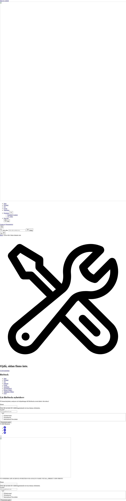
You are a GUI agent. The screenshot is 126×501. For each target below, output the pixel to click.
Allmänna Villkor (9, 392)
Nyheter (6, 380)
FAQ (5, 393)
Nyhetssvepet (8, 415)
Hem (1, 235)
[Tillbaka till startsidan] (63, 101)
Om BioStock (8, 388)
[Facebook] (5, 428)
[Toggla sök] (2, 226)
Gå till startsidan (4, 370)
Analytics (6, 387)
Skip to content (4, 1)
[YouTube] (5, 433)
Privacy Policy (8, 390)
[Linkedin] (5, 430)
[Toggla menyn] (3, 232)
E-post (2, 409)
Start (5, 378)
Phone (2, 404)
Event (5, 385)
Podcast (6, 383)
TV (5, 382)
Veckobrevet (7, 417)
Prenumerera (9, 224)
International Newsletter (11, 419)
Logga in (2, 224)
